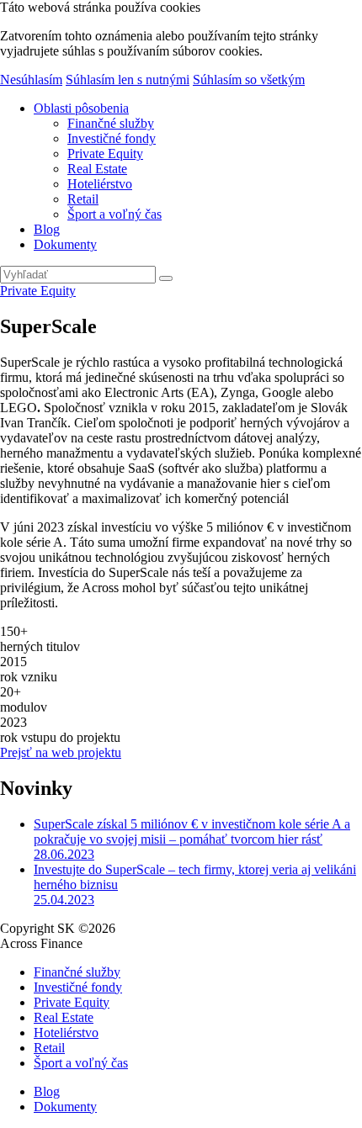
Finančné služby (110, 123)
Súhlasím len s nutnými (127, 79)
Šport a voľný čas (114, 214)
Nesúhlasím (31, 79)
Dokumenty (65, 244)
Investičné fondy (111, 138)
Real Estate (97, 169)
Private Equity (105, 153)
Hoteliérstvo (99, 184)
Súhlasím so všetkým (249, 79)
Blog (47, 229)
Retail (82, 199)
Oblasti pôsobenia (81, 108)
